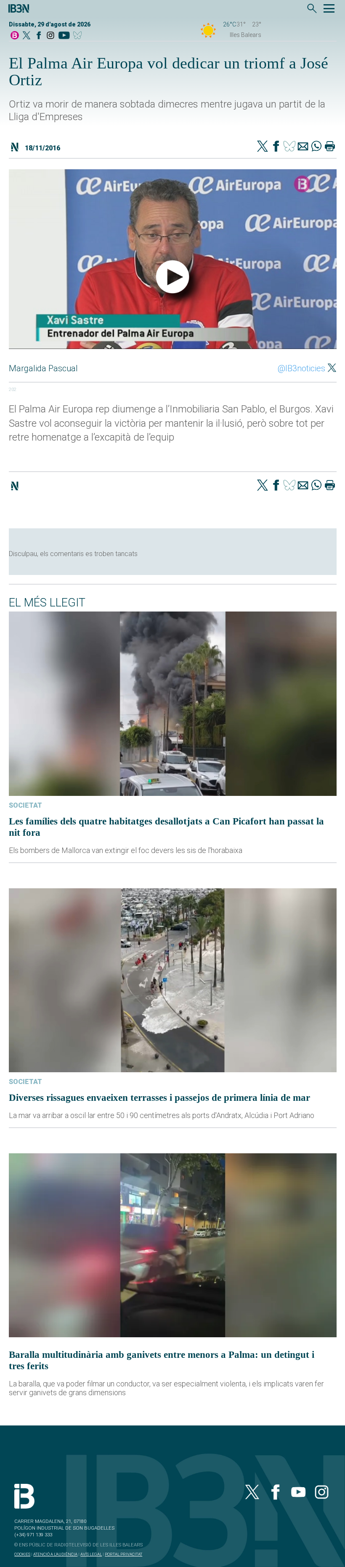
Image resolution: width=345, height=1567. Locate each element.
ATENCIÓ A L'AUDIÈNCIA (55, 1554)
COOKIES (22, 1554)
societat (25, 805)
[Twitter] (262, 147)
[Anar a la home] (15, 36)
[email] (303, 147)
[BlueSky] (79, 36)
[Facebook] (38, 36)
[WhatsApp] (316, 147)
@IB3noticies (301, 368)
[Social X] (26, 36)
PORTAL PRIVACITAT (123, 1554)
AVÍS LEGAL (91, 1554)
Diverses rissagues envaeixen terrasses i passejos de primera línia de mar (159, 1097)
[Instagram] (50, 36)
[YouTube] (63, 36)
